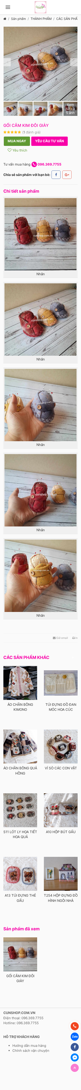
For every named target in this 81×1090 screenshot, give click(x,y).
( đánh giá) (31, 132)
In (76, 638)
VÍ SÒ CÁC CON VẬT (61, 768)
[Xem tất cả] (73, 658)
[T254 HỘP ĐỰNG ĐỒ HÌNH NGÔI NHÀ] (61, 874)
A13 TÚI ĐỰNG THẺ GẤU (20, 898)
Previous (7, 62)
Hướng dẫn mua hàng (29, 1045)
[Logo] (40, 7)
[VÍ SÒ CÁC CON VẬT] (61, 746)
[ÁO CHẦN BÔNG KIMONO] (20, 683)
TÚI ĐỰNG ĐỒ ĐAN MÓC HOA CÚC (60, 707)
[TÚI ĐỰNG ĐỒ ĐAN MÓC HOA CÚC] (61, 683)
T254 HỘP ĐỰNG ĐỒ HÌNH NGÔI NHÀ (61, 898)
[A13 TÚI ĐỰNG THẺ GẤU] (20, 874)
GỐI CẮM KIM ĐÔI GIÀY (20, 978)
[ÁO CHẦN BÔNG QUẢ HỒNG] (20, 746)
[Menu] (7, 7)
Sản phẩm (18, 19)
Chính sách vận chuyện (30, 1050)
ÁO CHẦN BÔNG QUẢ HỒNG (20, 770)
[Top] (75, 1068)
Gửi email (62, 638)
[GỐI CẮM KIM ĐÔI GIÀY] (20, 954)
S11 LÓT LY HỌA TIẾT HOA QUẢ (20, 834)
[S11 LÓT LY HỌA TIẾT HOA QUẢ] (20, 810)
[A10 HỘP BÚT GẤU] (61, 810)
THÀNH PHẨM (41, 19)
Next (73, 62)
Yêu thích (19, 150)
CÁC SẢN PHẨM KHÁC (26, 657)
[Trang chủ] (4, 19)
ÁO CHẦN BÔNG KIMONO (20, 707)
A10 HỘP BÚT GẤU (61, 832)
